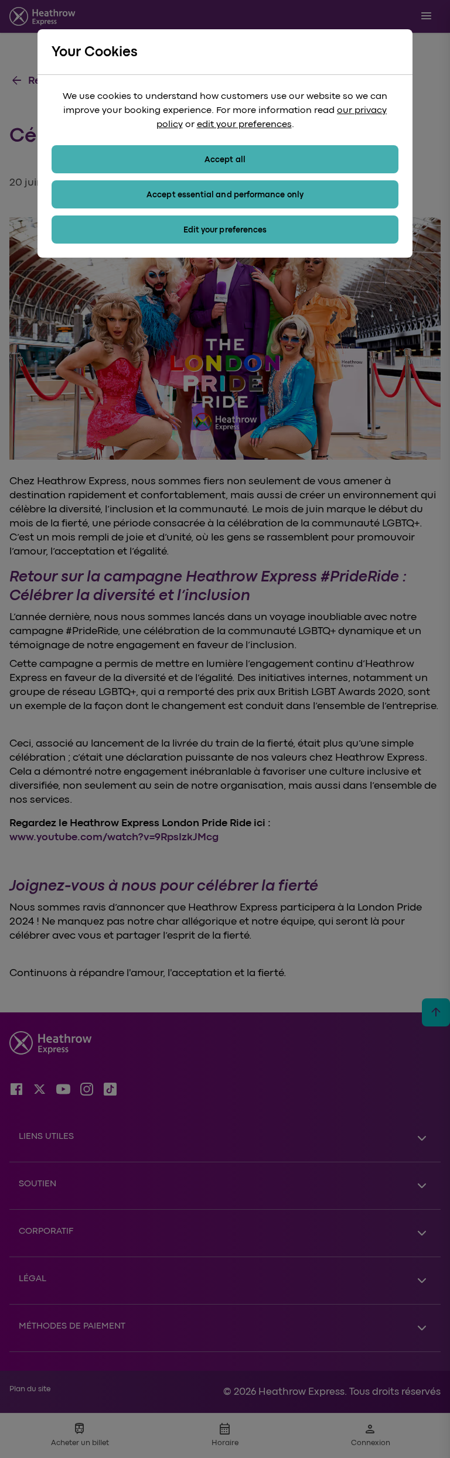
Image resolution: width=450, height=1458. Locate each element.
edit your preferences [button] (244, 124)
